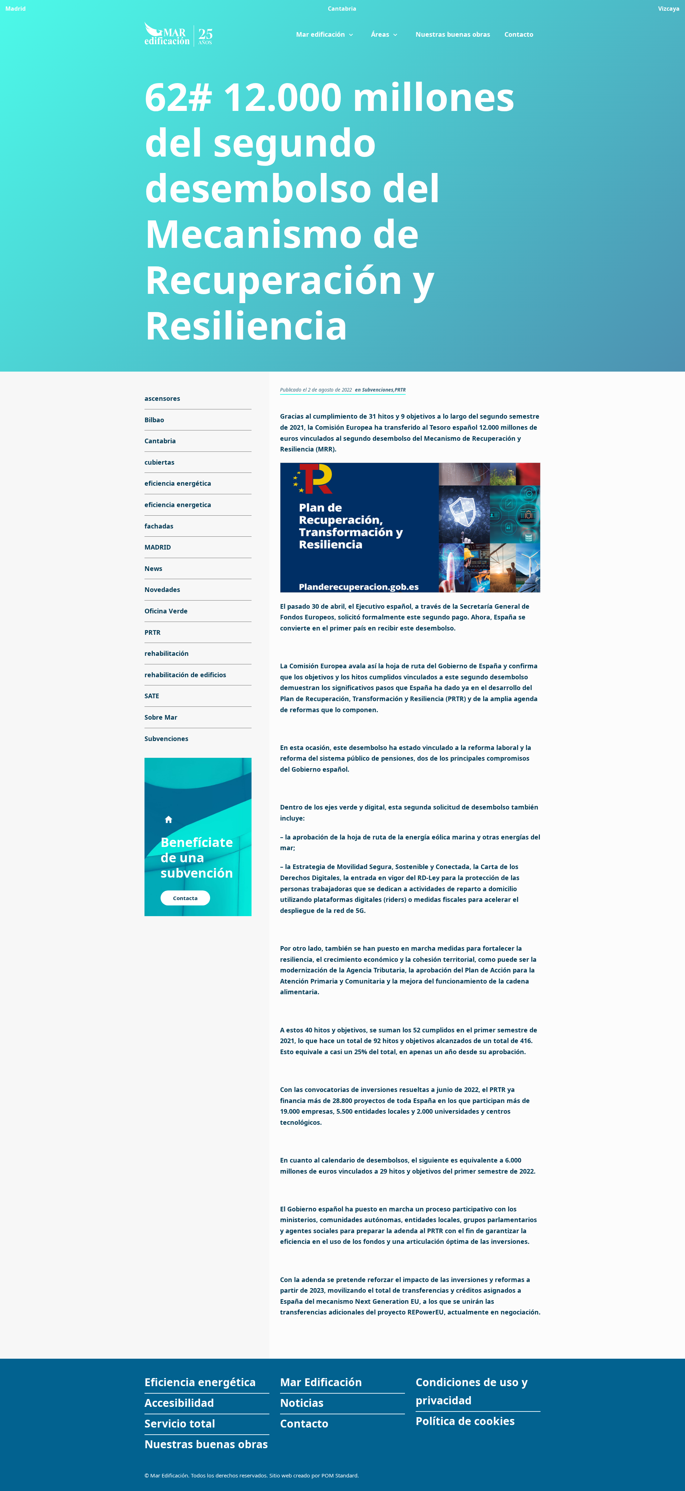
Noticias (302, 1402)
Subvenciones (377, 390)
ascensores (162, 398)
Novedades (162, 590)
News (153, 568)
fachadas (158, 526)
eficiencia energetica (177, 504)
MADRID (157, 547)
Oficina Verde (166, 611)
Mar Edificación (321, 1382)
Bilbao (154, 419)
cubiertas (159, 462)
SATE (151, 696)
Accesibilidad (179, 1402)
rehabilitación (166, 653)
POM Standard (339, 1475)
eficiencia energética (177, 483)
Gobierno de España (470, 666)
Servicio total (179, 1423)
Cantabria (160, 441)
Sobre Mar (160, 717)
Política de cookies (465, 1421)
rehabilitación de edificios (185, 674)
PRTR (400, 390)
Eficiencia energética (200, 1382)
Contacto (304, 1423)
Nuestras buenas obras (206, 1444)
